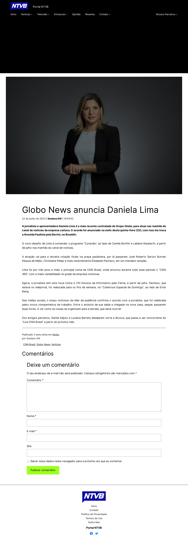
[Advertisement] (94, 48)
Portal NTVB (40, 6)
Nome (31, 416)
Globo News (43, 344)
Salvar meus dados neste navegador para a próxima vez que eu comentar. (76, 461)
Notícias (56, 344)
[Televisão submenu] (48, 14)
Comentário (35, 380)
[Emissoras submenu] (66, 14)
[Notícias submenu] (31, 14)
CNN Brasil (29, 344)
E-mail (32, 431)
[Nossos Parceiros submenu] (176, 14)
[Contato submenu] (109, 14)
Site (29, 446)
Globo (55, 334)
